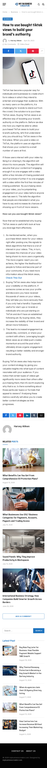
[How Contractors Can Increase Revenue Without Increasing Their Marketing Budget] (10, 725)
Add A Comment (23, 616)
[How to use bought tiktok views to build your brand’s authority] (23, 70)
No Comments (10, 44)
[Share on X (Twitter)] (21, 51)
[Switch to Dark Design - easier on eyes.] (38, 4)
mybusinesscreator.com (12, 760)
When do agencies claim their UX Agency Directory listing (30, 690)
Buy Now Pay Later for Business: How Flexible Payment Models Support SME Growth (30, 652)
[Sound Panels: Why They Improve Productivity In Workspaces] (23, 541)
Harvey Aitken (16, 41)
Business (8, 19)
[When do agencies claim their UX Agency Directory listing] (10, 691)
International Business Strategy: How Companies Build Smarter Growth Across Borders (22, 599)
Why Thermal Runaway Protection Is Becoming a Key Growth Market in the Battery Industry (30, 672)
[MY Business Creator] (23, 4)
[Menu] (4, 4)
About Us (31, 751)
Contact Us (17, 751)
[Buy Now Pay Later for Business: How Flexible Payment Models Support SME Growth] (10, 651)
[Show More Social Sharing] (41, 51)
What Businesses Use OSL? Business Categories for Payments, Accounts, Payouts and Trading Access (20, 518)
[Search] (43, 4)
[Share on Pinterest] (33, 51)
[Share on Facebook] (8, 51)
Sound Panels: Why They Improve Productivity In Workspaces (19, 558)
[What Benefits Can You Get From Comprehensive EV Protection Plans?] (23, 460)
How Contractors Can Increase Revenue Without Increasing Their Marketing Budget (30, 726)
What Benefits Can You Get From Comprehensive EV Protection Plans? (20, 477)
